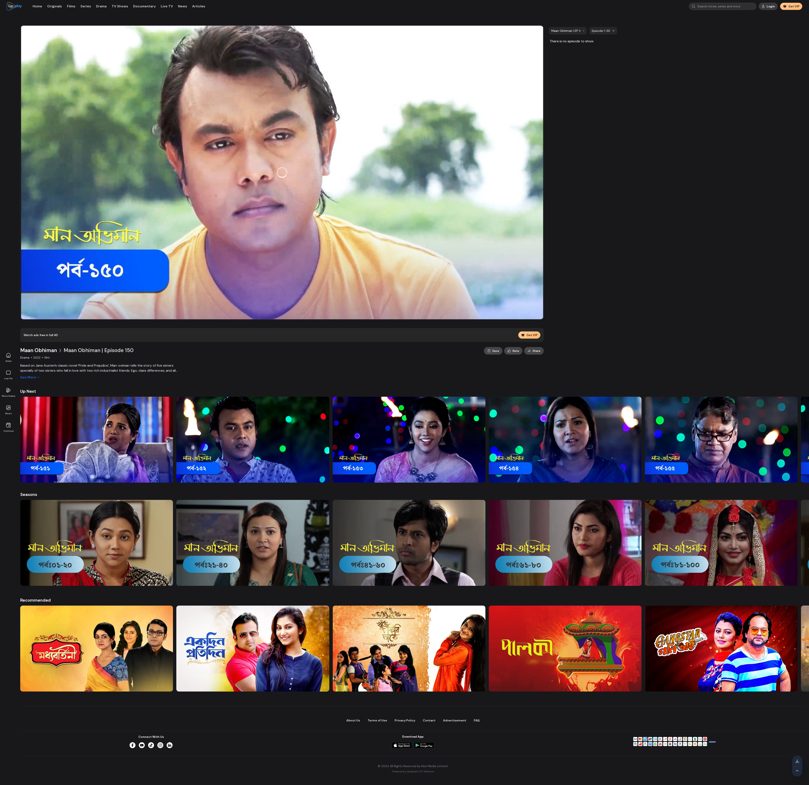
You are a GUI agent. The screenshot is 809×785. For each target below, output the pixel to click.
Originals (54, 6)
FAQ (477, 720)
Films (71, 6)
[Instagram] (160, 745)
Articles (198, 6)
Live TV (167, 6)
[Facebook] (132, 745)
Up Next (28, 391)
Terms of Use (377, 720)
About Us (353, 720)
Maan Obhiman (38, 350)
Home (8, 361)
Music (8, 413)
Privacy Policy (405, 720)
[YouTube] (142, 745)
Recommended (35, 600)
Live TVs (8, 378)
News (182, 6)
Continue (8, 431)
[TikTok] (151, 745)
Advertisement (454, 720)
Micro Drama (8, 396)
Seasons (28, 494)
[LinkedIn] (170, 745)
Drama (101, 6)
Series (85, 6)
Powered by (413, 771)
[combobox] (568, 31)
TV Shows (120, 6)
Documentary (144, 6)
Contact (429, 720)
